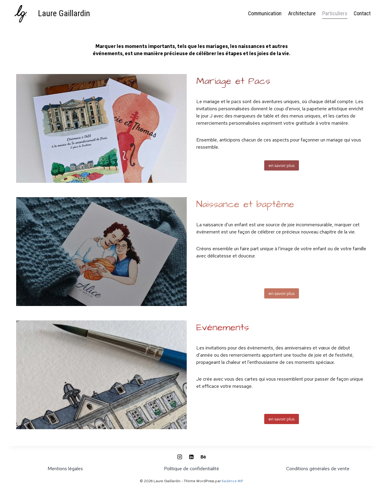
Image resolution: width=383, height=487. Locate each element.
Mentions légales (65, 468)
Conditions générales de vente (317, 468)
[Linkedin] (191, 457)
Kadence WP (232, 481)
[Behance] (203, 457)
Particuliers (334, 13)
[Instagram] (180, 457)
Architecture (302, 13)
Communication (265, 13)
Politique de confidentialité (191, 468)
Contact (362, 13)
